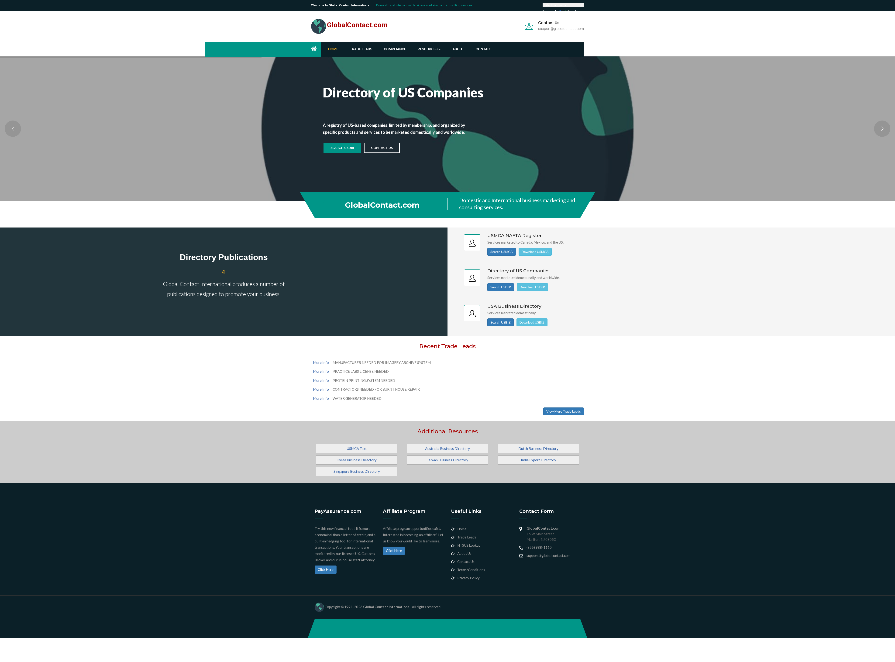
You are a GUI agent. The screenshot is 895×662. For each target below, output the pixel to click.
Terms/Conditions (471, 570)
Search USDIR (342, 148)
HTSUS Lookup (468, 545)
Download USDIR (532, 287)
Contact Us (382, 148)
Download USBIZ (532, 322)
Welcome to (340, 5)
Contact (484, 49)
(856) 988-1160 (539, 547)
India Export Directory (538, 460)
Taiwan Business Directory (447, 460)
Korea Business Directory (357, 460)
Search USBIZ (500, 322)
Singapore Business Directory (357, 471)
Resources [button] (428, 49)
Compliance (395, 49)
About (458, 49)
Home (333, 49)
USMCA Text (357, 448)
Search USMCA (501, 252)
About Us (464, 553)
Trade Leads (361, 49)
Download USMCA (535, 252)
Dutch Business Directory (538, 448)
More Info (321, 362)
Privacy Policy (468, 578)
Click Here (326, 569)
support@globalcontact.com (561, 29)
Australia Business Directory (447, 448)
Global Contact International (386, 607)
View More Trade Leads (563, 411)
